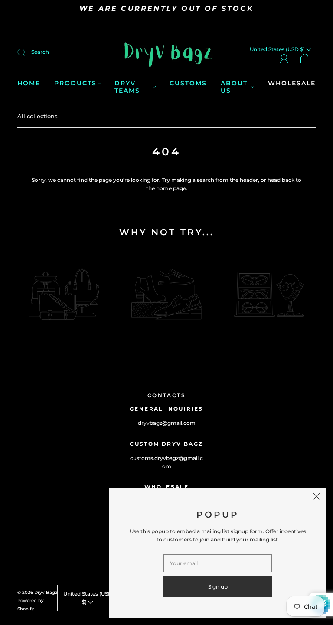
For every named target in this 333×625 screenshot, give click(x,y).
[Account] (284, 58)
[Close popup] (316, 497)
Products (75, 83)
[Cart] (305, 58)
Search (40, 52)
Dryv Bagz (45, 592)
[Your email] (217, 563)
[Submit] (26, 52)
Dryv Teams (127, 87)
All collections (37, 116)
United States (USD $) (87, 597)
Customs (188, 83)
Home (28, 83)
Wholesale (292, 83)
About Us (234, 87)
